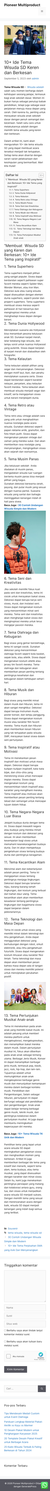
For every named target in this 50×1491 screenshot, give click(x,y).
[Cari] (42, 1388)
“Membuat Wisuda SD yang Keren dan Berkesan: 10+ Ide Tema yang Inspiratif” (25, 183)
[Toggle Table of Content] (40, 175)
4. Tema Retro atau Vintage (25, 200)
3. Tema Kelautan (20, 196)
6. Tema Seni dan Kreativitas (26, 206)
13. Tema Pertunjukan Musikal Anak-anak (27, 236)
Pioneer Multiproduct (22, 5)
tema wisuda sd (33, 1232)
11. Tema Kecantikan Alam (25, 225)
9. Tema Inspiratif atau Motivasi (27, 216)
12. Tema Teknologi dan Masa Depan (27, 230)
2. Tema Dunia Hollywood (23, 193)
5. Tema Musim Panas (22, 203)
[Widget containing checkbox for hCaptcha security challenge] (25, 1356)
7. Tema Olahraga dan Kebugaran (27, 209)
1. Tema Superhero (20, 190)
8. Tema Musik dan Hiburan (25, 213)
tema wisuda (15, 1232)
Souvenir (13, 1228)
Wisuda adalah (35, 87)
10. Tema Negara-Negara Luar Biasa (27, 220)
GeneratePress (29, 1486)
